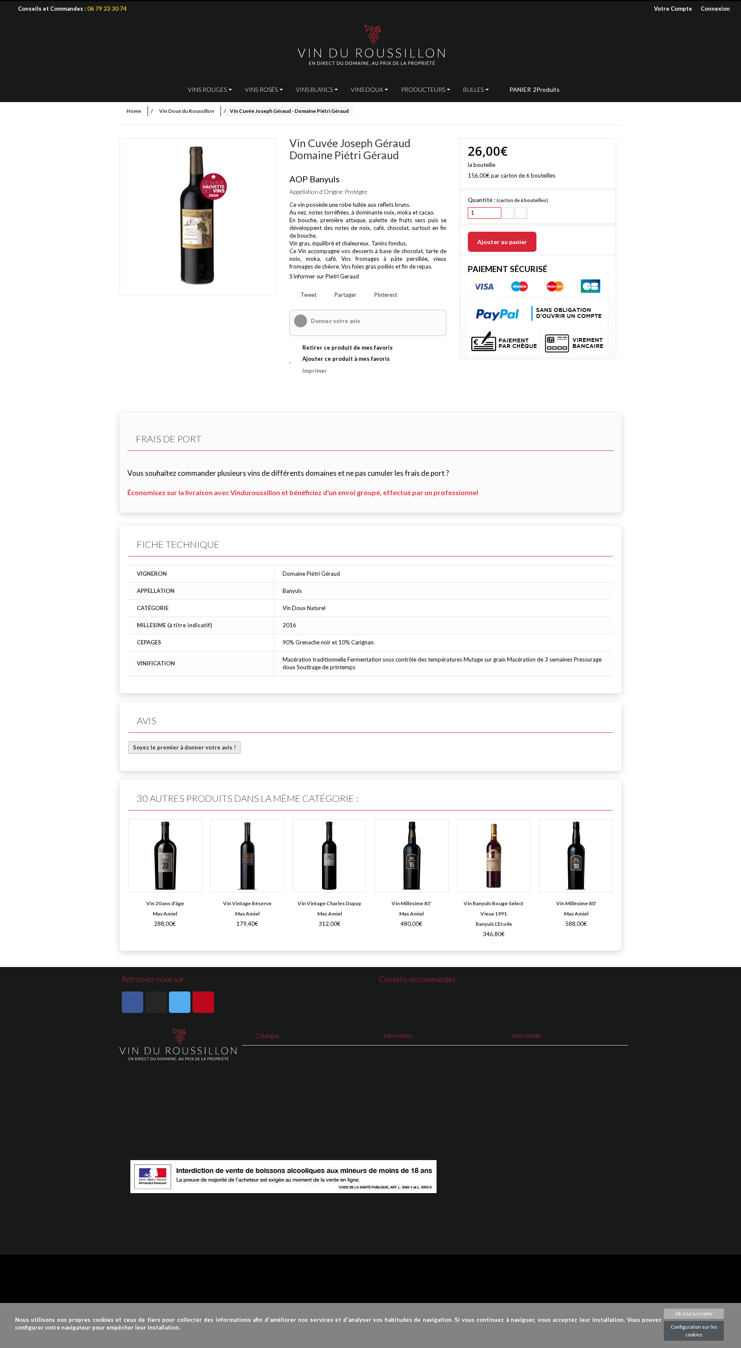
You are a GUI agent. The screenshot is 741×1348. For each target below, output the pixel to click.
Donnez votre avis (335, 320)
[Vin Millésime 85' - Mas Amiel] (412, 856)
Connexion (715, 8)
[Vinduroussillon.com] (370, 46)
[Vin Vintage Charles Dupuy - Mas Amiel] (329, 856)
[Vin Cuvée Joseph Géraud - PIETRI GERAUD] (198, 217)
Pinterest (385, 294)
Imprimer (314, 370)
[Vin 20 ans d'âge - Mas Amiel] (165, 856)
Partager (344, 294)
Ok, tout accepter (694, 1313)
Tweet (307, 294)
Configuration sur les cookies (694, 1330)
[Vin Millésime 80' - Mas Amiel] (576, 856)
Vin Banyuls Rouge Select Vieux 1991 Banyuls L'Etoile (494, 913)
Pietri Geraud (342, 276)
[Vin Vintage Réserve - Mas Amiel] (247, 856)
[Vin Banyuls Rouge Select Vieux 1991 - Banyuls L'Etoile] (494, 856)
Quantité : (508, 199)
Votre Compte (673, 8)
